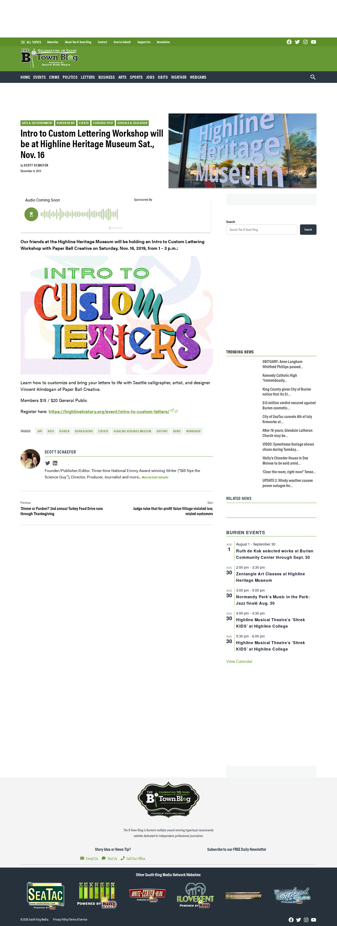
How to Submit (122, 42)
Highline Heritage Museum (132, 431)
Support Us (143, 42)
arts (51, 431)
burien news (84, 431)
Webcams (198, 77)
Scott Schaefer (36, 165)
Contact (102, 42)
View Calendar (239, 661)
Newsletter (163, 42)
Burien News (66, 123)
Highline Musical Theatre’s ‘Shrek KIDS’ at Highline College (270, 623)
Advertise (52, 42)
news (177, 431)
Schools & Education (132, 123)
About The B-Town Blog (78, 42)
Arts (122, 77)
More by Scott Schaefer (155, 477)
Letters (88, 77)
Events (39, 77)
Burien (64, 431)
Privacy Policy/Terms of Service (70, 919)
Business (106, 77)
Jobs (150, 77)
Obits (163, 77)
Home (25, 77)
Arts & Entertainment (37, 123)
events (103, 431)
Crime (54, 77)
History (162, 431)
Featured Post (103, 123)
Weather (178, 77)
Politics (70, 77)
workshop (193, 431)
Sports (136, 77)
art (39, 431)
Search (230, 221)
